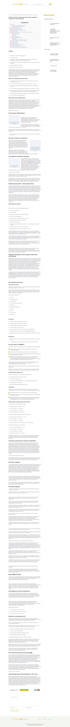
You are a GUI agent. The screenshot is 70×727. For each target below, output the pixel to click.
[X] (39, 690)
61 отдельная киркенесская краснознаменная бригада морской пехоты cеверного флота (55, 30)
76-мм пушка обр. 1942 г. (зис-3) (55, 38)
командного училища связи (20, 547)
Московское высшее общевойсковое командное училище (14, 166)
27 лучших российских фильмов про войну (54, 54)
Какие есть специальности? (16, 45)
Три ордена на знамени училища (17, 29)
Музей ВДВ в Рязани (14, 43)
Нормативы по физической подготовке (20, 39)
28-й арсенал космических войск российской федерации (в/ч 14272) (55, 43)
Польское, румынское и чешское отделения (19, 40)
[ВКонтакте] (35, 690)
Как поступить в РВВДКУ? (15, 36)
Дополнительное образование (18, 26)
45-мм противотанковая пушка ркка (54, 24)
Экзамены (15, 38)
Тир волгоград (47, 49)
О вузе (12, 24)
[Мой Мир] (37, 690)
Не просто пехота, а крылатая (16, 28)
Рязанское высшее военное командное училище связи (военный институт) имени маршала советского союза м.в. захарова (35, 149)
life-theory (17, 4)
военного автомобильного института (15, 546)
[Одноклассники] (36, 690)
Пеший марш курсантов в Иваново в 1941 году (19, 47)
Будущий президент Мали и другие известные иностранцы (21, 32)
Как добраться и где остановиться (17, 44)
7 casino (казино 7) (53, 65)
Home (10, 14)
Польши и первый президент (20, 262)
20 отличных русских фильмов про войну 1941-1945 (55, 60)
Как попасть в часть (14, 31)
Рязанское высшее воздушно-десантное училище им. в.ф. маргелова (14, 123)
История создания (14, 41)
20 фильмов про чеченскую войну (53, 71)
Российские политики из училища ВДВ (18, 46)
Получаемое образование (15, 27)
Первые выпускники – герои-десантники (18, 30)
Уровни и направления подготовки (19, 25)
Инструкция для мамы (15, 33)
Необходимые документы (17, 37)
